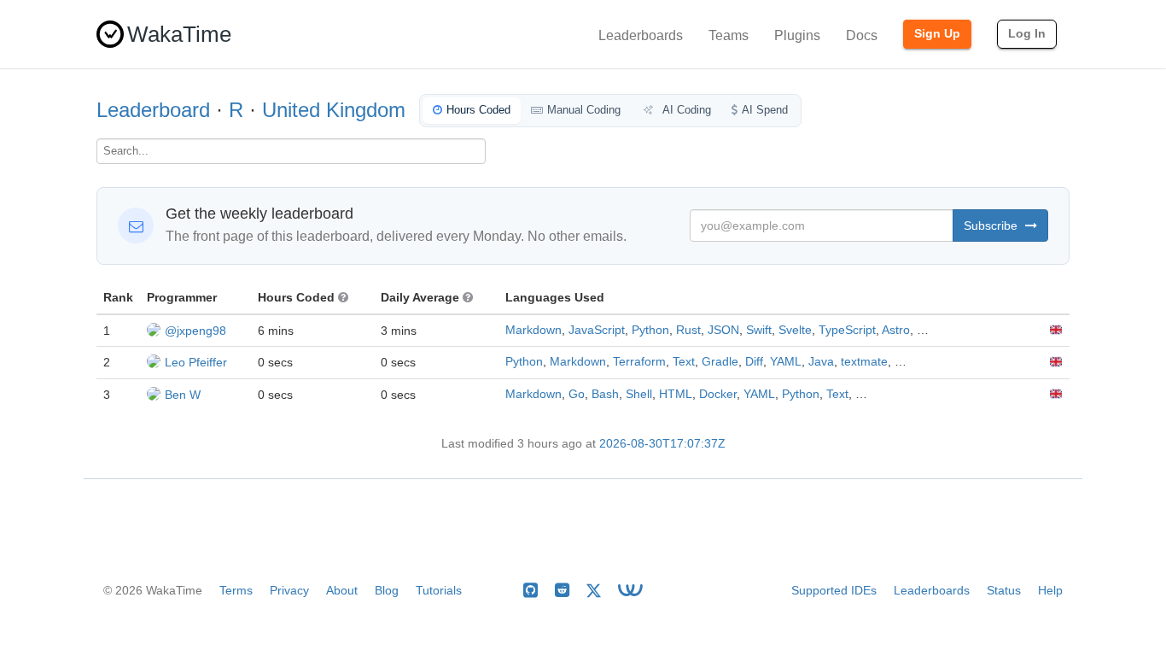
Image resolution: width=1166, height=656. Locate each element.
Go (576, 394)
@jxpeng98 (195, 330)
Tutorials (439, 590)
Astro (896, 330)
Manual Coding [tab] (584, 109)
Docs (861, 35)
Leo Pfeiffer (196, 362)
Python (650, 330)
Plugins (797, 35)
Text (684, 361)
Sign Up (937, 33)
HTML (675, 394)
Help (1050, 590)
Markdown (533, 330)
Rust (688, 330)
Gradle (720, 361)
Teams (728, 35)
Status (1004, 590)
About (342, 590)
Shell (639, 394)
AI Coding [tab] (685, 109)
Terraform (639, 361)
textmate (864, 361)
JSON (723, 330)
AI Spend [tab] (765, 109)
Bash (605, 394)
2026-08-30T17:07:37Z (662, 443)
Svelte (795, 330)
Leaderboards (640, 35)
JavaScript (596, 330)
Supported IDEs (834, 590)
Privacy (289, 590)
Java (821, 361)
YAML (786, 361)
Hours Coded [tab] (478, 109)
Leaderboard (153, 109)
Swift (759, 330)
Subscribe (992, 225)
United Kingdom (333, 109)
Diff (754, 361)
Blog (387, 590)
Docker (718, 394)
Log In (1027, 33)
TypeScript (847, 330)
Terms (236, 590)
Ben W (183, 394)
